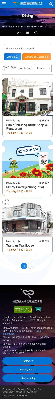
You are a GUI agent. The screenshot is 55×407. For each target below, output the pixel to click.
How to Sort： (26, 68)
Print (27, 33)
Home (3, 26)
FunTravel (32, 26)
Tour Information (16, 26)
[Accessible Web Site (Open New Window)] (23, 309)
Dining (43, 26)
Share (36, 33)
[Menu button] (4, 4)
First (24, 266)
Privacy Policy (27, 378)
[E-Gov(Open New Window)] (38, 309)
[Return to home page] (27, 4)
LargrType (19, 33)
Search (51, 4)
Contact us (27, 361)
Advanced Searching (36, 57)
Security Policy (27, 369)
